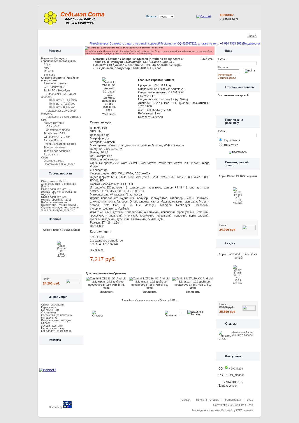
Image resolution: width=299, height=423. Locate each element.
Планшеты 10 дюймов (63, 100)
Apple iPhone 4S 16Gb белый (61, 229)
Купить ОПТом (50, 309)
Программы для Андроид (59, 164)
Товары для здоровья (57, 151)
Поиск (200, 399)
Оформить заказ (190, 35)
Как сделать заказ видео (56, 330)
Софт (44, 157)
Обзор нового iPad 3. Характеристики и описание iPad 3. (58, 184)
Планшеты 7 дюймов (62, 103)
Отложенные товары (240, 87)
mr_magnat (237, 375)
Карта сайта (48, 307)
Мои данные (128, 35)
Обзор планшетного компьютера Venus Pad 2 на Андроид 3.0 (58, 192)
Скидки (101, 35)
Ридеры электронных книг (60, 144)
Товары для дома (54, 147)
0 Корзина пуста (229, 19)
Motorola (49, 71)
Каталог (54, 35)
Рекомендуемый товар (237, 164)
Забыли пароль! (227, 77)
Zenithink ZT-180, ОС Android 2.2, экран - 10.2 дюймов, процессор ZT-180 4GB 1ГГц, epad (137, 66)
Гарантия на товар (53, 328)
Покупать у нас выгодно (56, 320)
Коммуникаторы (54, 122)
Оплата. (46, 323)
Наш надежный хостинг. (206, 410)
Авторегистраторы (55, 83)
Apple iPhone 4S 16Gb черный (238, 176)
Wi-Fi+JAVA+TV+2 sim (57, 137)
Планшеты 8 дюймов (62, 107)
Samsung (49, 74)
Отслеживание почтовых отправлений (56, 316)
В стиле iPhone (53, 140)
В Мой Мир (97, 250)
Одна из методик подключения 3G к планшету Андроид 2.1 (60, 209)
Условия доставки (52, 325)
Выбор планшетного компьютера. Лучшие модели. (59, 203)
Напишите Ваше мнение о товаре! (242, 334)
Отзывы (231, 323)
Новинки (77, 35)
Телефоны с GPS (54, 133)
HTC (46, 67)
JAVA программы (54, 160)
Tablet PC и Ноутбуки (57, 90)
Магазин (99, 58)
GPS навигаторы (54, 87)
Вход (250, 399)
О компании (48, 312)
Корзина (157, 35)
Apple (47, 64)
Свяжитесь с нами (52, 304)
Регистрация (225, 74)
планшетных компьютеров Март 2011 (56, 198)
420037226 (236, 368)
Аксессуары (51, 154)
